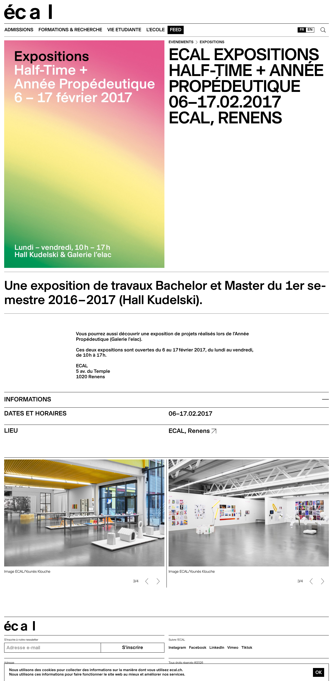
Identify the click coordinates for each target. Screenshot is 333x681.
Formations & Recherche (70, 30)
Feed (175, 30)
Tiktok (246, 648)
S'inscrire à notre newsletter (21, 639)
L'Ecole (155, 30)
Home (28, 11)
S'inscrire (132, 647)
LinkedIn (216, 648)
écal (19, 626)
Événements (181, 42)
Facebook (198, 648)
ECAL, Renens (190, 430)
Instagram (177, 648)
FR (302, 30)
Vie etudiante (124, 30)
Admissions (18, 30)
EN (310, 30)
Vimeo (233, 648)
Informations (27, 399)
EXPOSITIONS (212, 42)
